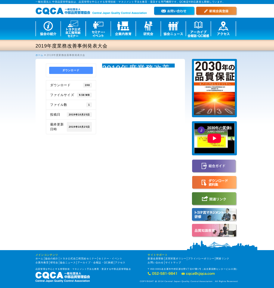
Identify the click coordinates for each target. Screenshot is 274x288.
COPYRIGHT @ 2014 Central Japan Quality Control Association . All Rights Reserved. (189, 281)
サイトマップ (173, 262)
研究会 (54, 262)
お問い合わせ (155, 262)
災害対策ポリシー (176, 258)
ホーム (40, 55)
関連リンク (222, 258)
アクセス (120, 262)
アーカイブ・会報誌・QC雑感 (95, 262)
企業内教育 (42, 262)
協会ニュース (68, 262)
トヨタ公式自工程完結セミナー (78, 258)
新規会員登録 (155, 258)
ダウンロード (70, 70)
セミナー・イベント (110, 258)
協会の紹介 (51, 258)
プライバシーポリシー (201, 258)
